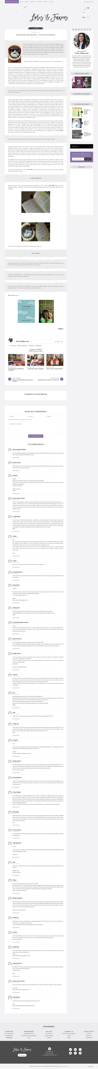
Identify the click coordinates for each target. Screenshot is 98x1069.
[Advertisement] (81, 191)
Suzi (14, 692)
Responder (17, 457)
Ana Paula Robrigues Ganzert (21, 622)
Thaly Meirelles (17, 843)
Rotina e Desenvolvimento (29, 1035)
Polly (14, 712)
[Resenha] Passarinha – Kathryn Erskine (35, 35)
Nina (14, 862)
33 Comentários (36, 37)
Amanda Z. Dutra (17, 963)
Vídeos (51, 1)
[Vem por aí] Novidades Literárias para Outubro (22, 380)
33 (33, 341)
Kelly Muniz (16, 812)
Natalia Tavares (17, 653)
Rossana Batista (17, 777)
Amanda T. (15, 740)
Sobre (26, 1)
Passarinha (38, 345)
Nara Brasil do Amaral (18, 498)
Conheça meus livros (12, 1)
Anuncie (45, 1)
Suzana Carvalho (64, 1066)
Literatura (31, 345)
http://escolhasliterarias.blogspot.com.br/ (22, 753)
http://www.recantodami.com (19, 910)
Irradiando (15, 854)
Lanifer (15, 561)
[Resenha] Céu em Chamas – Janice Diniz (48, 379)
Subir (91, 1066)
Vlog (29, 1037)
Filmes (69, 1035)
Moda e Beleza (49, 1035)
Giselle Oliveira (17, 761)
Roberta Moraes (17, 638)
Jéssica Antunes (17, 830)
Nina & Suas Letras (17, 872)
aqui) (17, 295)
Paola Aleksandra (22, 341)
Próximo (94, 82)
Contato (39, 1)
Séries (69, 1037)
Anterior (69, 82)
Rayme (14, 880)
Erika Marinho (16, 997)
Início (21, 1)
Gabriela (15, 674)
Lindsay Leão (16, 607)
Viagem (49, 1037)
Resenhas (32, 1)
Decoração (49, 1033)
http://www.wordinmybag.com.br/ (20, 600)
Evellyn (15, 536)
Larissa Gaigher (17, 792)
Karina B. (15, 475)
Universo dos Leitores (19, 981)
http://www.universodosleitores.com (21, 989)
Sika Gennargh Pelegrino (19, 449)
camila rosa (16, 723)
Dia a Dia (49, 1031)
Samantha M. (16, 585)
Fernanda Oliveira (17, 572)
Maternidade (29, 1031)
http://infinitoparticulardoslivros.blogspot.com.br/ (24, 1005)
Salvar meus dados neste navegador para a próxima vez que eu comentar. (20, 419)
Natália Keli (16, 947)
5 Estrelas (35, 28)
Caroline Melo (16, 516)
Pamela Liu (16, 917)
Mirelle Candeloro (18, 898)
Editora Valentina (22, 345)
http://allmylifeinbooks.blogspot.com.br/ (21, 955)
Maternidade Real (29, 1033)
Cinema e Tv (69, 1031)
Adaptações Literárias (69, 1033)
